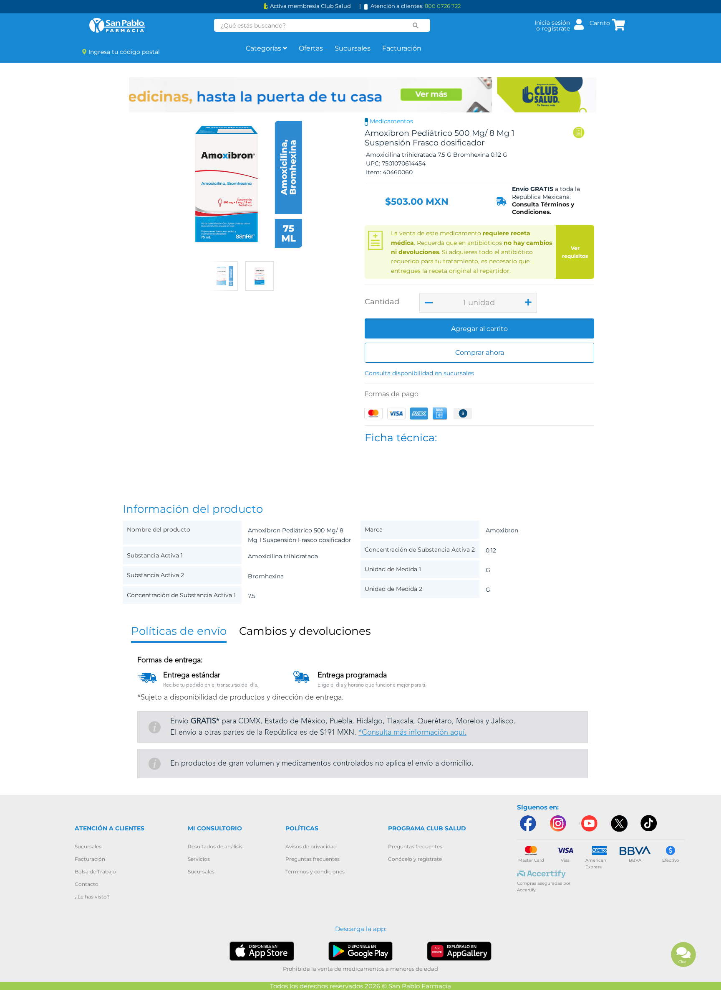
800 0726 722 (443, 6)
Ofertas (311, 48)
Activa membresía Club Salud (310, 6)
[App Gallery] (459, 951)
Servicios (199, 859)
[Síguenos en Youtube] (588, 823)
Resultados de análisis (215, 846)
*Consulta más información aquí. (412, 732)
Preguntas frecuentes (312, 859)
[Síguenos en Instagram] (558, 823)
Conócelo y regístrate (415, 859)
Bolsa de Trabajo (95, 871)
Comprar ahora (479, 352)
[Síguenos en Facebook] (527, 823)
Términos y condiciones (315, 871)
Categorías (264, 48)
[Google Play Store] (360, 950)
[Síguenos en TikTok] (649, 823)
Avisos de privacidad (311, 846)
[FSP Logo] (117, 25)
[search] (415, 25)
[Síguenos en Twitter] (619, 823)
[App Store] (261, 950)
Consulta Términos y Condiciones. (543, 208)
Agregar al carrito (479, 329)
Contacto (86, 884)
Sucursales (353, 48)
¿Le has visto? (92, 896)
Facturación (401, 48)
